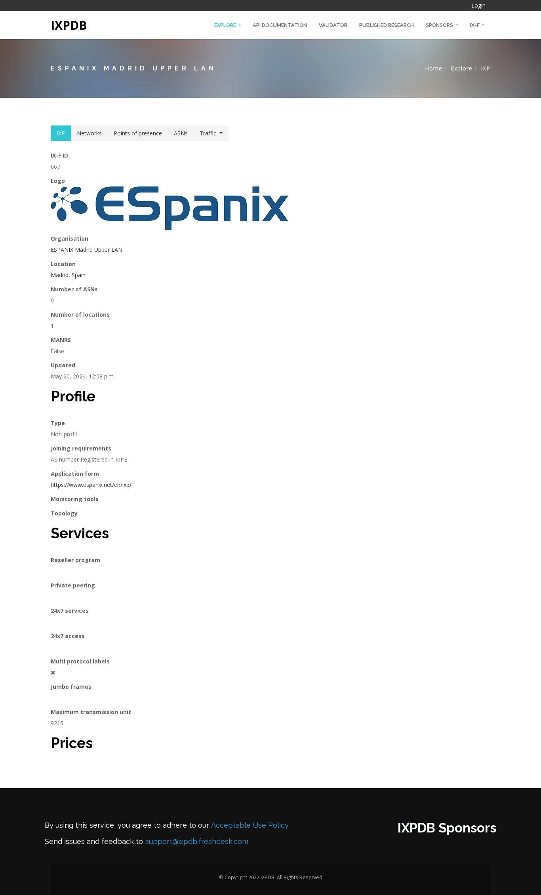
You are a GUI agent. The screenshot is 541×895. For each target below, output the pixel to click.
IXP (485, 68)
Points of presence (138, 133)
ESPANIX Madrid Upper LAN (86, 249)
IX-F (475, 25)
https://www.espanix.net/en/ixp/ (91, 484)
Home (433, 68)
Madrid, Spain (68, 275)
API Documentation (280, 25)
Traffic (208, 133)
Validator (333, 25)
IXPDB (69, 25)
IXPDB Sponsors (447, 828)
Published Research (386, 25)
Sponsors (440, 25)
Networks (89, 133)
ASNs (181, 133)
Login (478, 5)
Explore (225, 25)
